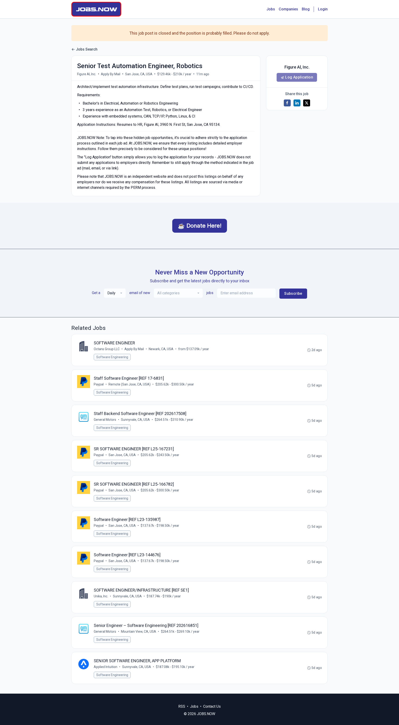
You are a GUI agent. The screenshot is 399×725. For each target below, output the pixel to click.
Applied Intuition (105, 667)
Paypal (99, 384)
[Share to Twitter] (306, 102)
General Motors (105, 419)
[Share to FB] (287, 102)
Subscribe (293, 293)
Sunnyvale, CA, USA (135, 419)
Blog (306, 9)
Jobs (270, 9)
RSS (181, 706)
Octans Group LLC (107, 349)
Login (323, 9)
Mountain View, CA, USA (138, 631)
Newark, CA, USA (161, 349)
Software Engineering (112, 357)
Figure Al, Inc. (86, 74)
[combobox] (115, 293)
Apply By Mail (110, 74)
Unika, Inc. (101, 596)
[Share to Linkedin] (296, 102)
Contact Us (212, 706)
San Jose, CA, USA (138, 74)
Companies (288, 9)
